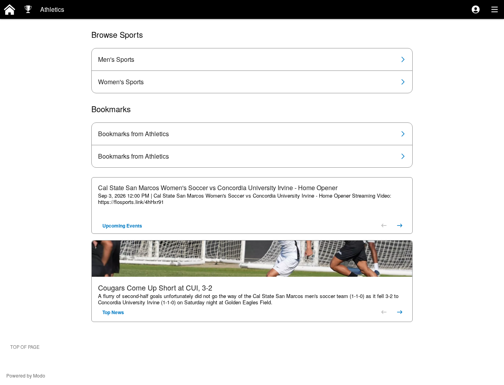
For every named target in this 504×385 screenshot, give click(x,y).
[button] (475, 9)
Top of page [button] (24, 347)
